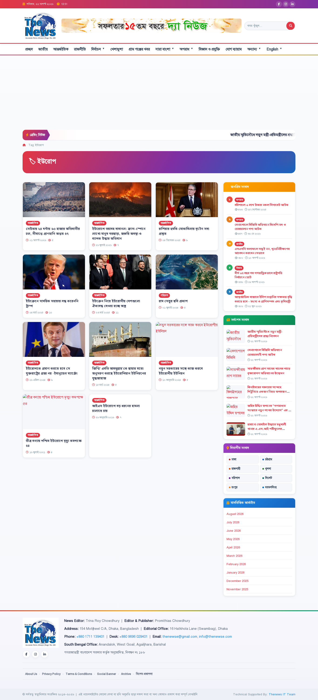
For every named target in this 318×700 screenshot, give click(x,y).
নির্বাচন (98, 49)
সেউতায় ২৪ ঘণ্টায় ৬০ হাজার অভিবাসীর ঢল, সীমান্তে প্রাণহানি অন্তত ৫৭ (53, 231)
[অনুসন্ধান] (290, 26)
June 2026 (234, 531)
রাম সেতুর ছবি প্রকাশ (173, 301)
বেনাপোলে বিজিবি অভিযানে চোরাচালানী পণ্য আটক (264, 352)
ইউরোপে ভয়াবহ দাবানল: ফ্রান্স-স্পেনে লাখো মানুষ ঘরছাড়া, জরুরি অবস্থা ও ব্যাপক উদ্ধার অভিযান (118, 233)
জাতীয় (43, 49)
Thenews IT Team (282, 694)
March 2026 (234, 556)
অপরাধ (186, 49)
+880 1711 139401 (90, 636)
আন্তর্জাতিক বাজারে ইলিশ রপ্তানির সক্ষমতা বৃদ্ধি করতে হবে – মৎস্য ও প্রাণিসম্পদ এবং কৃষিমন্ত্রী (263, 299)
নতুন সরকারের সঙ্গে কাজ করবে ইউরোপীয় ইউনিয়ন (181, 371)
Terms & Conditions (79, 674)
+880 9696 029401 (133, 636)
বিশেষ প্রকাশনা (144, 674)
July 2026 (233, 522)
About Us (31, 674)
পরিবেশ (164, 295)
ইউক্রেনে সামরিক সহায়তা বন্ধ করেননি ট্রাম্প (52, 304)
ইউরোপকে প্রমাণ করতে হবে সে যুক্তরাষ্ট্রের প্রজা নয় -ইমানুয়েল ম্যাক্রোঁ (51, 371)
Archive (126, 674)
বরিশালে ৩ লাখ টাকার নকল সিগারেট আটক (261, 205)
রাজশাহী (236, 469)
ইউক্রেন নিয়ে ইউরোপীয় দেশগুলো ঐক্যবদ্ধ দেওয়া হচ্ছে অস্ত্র (116, 304)
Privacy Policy (51, 674)
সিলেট (268, 478)
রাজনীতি (80, 49)
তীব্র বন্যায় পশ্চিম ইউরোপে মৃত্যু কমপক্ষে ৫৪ (54, 443)
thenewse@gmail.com (179, 636)
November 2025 (237, 589)
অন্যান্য (254, 49)
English (274, 49)
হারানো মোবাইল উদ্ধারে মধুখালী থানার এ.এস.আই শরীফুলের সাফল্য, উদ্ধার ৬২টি (266, 429)
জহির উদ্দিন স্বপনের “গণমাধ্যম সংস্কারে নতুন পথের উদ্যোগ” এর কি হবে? (269, 410)
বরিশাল (236, 478)
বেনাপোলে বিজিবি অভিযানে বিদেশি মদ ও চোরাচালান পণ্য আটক (260, 227)
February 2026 (236, 564)
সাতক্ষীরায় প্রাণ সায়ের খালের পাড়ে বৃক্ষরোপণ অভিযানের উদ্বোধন (268, 371)
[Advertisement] (159, 94)
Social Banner (106, 674)
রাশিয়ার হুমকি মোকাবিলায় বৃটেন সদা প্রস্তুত (184, 231)
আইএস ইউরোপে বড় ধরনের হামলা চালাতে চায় (116, 409)
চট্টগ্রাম (268, 459)
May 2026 (233, 539)
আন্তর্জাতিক (60, 49)
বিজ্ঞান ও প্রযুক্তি (209, 49)
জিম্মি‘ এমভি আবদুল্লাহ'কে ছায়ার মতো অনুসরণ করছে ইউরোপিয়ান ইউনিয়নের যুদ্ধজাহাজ (119, 373)
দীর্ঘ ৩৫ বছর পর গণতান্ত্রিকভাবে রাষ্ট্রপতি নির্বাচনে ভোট (258, 275)
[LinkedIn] (292, 4)
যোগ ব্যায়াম (234, 49)
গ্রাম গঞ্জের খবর (139, 49)
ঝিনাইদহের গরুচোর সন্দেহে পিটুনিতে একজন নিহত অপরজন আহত (267, 392)
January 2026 (235, 572)
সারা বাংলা (165, 49)
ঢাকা (234, 459)
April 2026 (233, 547)
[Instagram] (286, 4)
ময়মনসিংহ (271, 487)
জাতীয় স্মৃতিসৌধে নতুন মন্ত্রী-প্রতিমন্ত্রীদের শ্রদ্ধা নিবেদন (243, 135)
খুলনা (268, 469)
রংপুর (234, 487)
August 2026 (235, 514)
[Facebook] (279, 4)
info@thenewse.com (215, 636)
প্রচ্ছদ (29, 49)
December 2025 (237, 581)
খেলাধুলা (116, 49)
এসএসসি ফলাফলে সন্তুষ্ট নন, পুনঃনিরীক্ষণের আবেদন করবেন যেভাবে (262, 251)
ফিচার (239, 267)
